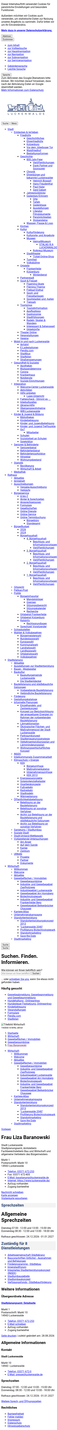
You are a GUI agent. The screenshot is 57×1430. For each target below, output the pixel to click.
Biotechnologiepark (31, 896)
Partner (24, 860)
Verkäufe (25, 490)
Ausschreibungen (23, 484)
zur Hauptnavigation (19, 51)
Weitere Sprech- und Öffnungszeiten (21, 1401)
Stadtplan (25, 356)
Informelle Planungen (26, 702)
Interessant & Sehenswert (41, 326)
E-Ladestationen (29, 347)
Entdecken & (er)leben (26, 132)
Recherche (32, 611)
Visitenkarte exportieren (14, 1198)
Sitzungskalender (36, 608)
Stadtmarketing (22, 938)
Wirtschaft (13, 866)
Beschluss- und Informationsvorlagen (45, 543)
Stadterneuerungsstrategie (35, 738)
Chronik (31, 171)
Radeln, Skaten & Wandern (36, 322)
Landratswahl (28, 647)
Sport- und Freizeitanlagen (35, 294)
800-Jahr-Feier (35, 159)
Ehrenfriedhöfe (35, 141)
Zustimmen (8, 39)
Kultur (23, 229)
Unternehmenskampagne (28, 914)
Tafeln (36, 202)
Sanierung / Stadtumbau (28, 829)
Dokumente (26, 863)
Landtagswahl (28, 650)
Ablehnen (7, 36)
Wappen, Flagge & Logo (40, 223)
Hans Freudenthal (43, 183)
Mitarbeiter (33, 432)
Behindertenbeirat (30, 450)
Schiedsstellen (22, 629)
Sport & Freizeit (28, 280)
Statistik (18, 462)
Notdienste (26, 377)
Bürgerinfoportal (29, 596)
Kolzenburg (33, 144)
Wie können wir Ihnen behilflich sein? (21, 970)
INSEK (17, 753)
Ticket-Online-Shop (43, 256)
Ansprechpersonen (30, 502)
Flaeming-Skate (35, 283)
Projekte (24, 857)
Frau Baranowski (17, 1045)
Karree (23, 847)
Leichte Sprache (16, 69)
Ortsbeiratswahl (29, 653)
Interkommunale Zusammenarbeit (33, 756)
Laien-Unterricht (35, 396)
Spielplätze (26, 441)
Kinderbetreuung (29, 420)
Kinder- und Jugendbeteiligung (37, 423)
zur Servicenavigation (20, 60)
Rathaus (12, 474)
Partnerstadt (27, 277)
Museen (31, 238)
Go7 (22, 429)
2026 (23, 529)
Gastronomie (34, 314)
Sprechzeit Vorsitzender (33, 626)
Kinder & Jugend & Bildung (29, 414)
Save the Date (28, 935)
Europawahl (27, 641)
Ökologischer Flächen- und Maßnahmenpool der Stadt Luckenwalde (35, 729)
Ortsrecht (19, 587)
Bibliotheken (27, 417)
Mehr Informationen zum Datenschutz (22, 90)
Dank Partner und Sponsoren (42, 167)
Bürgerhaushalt (28, 535)
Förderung (19, 696)
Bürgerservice (21, 493)
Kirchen (24, 226)
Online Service (28, 514)
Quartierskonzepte (30, 784)
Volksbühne (33, 262)
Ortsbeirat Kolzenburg (32, 617)
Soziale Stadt (21, 832)
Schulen (24, 435)
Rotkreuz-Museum (43, 250)
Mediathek (20, 471)
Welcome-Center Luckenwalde (37, 387)
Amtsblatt (19, 481)
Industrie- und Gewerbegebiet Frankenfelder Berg (36, 901)
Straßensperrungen (31, 359)
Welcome (19, 872)
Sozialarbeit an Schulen (33, 438)
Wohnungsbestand (30, 459)
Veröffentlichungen (43, 162)
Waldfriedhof (34, 150)
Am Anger (25, 841)
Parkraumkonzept (30, 735)
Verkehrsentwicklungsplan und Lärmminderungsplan (37, 743)
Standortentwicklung (25, 917)
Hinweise (25, 456)
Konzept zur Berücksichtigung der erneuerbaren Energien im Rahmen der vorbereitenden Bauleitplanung (37, 716)
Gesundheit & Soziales (26, 362)
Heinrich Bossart (42, 180)
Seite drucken (8, 1335)
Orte (35, 198)
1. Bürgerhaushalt (36, 575)
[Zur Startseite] (26, 120)
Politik (17, 593)
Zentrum (25, 851)
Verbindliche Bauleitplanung (36, 693)
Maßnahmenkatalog (38, 769)
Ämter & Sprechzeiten (32, 499)
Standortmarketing (30, 932)
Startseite (13, 1033)
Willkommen (21, 869)
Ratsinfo (25, 620)
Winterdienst (40, 274)
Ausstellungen (41, 208)
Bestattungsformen (37, 153)
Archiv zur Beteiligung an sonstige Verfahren (34, 825)
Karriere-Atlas (21, 911)
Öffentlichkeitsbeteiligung (28, 799)
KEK (22, 763)
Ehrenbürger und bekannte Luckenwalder (40, 176)
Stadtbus (25, 353)
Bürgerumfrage (35, 766)
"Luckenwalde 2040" (31, 926)
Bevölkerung (27, 465)
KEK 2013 (32, 775)
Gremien (31, 602)
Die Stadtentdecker (30, 681)
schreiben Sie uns (19, 979)
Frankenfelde (34, 268)
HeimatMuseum (42, 241)
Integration (20, 383)
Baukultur (19, 672)
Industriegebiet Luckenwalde (36, 890)
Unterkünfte (33, 329)
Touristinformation (37, 308)
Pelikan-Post (21, 590)
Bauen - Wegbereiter (25, 669)
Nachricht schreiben (12, 1192)
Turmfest (32, 259)
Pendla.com (27, 350)
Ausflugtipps (34, 311)
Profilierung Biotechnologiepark (37, 929)
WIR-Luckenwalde (30, 411)
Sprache (6, 75)
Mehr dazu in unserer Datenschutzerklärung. (26, 30)
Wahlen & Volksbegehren (28, 632)
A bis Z (24, 496)
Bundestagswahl (29, 638)
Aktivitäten (26, 390)
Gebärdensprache (17, 66)
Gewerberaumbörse (31, 881)
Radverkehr (26, 790)
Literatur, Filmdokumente (41, 213)
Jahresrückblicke (36, 192)
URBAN (18, 854)
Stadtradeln (26, 793)
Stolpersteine (40, 220)
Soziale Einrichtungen (32, 380)
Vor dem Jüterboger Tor (40, 147)
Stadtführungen (35, 317)
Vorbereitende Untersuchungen (31, 838)
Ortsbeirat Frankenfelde (33, 614)
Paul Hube (38, 186)
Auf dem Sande (29, 844)
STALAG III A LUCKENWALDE (48, 246)
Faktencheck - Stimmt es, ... (35, 399)
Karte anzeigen (9, 1195)
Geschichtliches (35, 138)
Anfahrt (24, 344)
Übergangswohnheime (32, 408)
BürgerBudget (21, 526)
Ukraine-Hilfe (27, 405)
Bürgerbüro (33, 520)
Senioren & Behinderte (26, 444)
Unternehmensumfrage (39, 772)
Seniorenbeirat (28, 447)
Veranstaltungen (29, 335)
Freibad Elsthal (35, 289)
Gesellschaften (28, 508)
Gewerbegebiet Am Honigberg (36, 893)
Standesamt (33, 523)
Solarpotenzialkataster (32, 781)
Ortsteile (24, 265)
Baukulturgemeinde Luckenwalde (31, 677)
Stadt (11, 129)
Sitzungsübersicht (37, 605)
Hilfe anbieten (28, 393)
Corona (24, 371)
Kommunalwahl (29, 644)
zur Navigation (16, 54)
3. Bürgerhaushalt (36, 550)
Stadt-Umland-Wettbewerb (28, 835)
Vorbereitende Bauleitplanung (36, 690)
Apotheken (26, 365)
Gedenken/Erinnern (37, 195)
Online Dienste (28, 511)
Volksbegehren (28, 656)
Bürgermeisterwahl (30, 635)
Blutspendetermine (30, 368)
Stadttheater (33, 253)
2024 (23, 532)
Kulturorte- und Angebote (40, 235)
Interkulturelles (28, 402)
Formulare (26, 505)
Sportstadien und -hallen (40, 299)
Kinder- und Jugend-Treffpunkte (38, 426)
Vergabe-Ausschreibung (33, 487)
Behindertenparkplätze (32, 453)
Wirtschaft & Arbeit (30, 468)
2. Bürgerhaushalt (36, 562)
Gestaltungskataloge (25, 699)
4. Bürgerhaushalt (36, 538)
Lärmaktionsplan (29, 723)
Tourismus (26, 305)
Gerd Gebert (39, 189)
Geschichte (26, 156)
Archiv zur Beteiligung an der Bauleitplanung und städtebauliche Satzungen (36, 817)
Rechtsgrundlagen (37, 623)
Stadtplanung (15, 659)
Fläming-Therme (36, 286)
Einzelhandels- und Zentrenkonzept (30, 707)
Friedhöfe (25, 135)
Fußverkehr (26, 787)
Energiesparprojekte (31, 778)
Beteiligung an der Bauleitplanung (30, 804)
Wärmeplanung (28, 796)
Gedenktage (39, 205)
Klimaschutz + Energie (26, 760)
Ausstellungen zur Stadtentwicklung (34, 666)
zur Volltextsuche (17, 48)
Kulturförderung (35, 232)
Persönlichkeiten (42, 217)
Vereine (24, 338)
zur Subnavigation (18, 57)
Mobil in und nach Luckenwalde (31, 341)
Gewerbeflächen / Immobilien (30, 878)
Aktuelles (19, 477)
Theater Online (28, 332)
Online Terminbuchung (33, 517)
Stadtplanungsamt (18, 1303)
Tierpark (31, 302)
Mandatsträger (35, 599)
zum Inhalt (13, 45)
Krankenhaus (27, 374)
